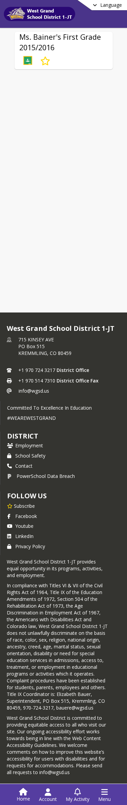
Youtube (24, 526)
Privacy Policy (30, 546)
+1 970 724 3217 (36, 370)
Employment (29, 445)
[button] (27, 61)
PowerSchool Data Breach (46, 476)
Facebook (26, 516)
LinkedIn (24, 536)
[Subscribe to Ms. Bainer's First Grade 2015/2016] (45, 61)
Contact (24, 466)
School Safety (30, 455)
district (22, 436)
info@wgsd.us (34, 391)
